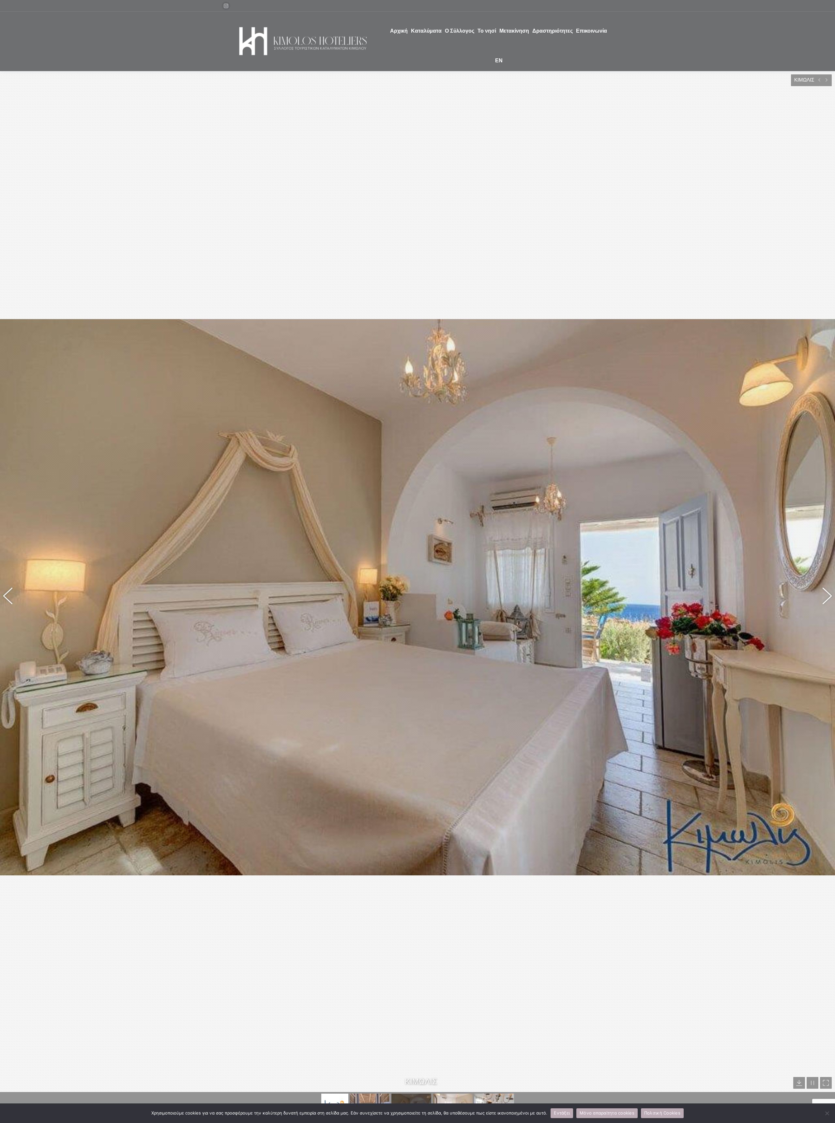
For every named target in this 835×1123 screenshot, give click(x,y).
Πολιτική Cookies (662, 1112)
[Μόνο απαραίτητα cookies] (827, 1113)
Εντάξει (562, 1112)
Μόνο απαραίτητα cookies (607, 1112)
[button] (11, 597)
